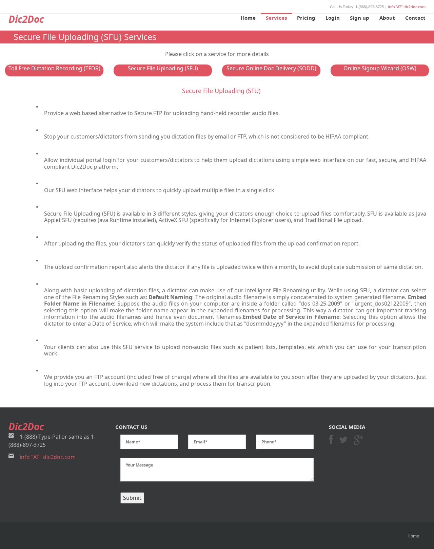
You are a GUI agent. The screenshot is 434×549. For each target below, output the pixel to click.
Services (276, 17)
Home (248, 17)
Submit (132, 497)
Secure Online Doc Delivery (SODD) (271, 68)
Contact (415, 17)
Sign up (359, 17)
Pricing (306, 17)
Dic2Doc (26, 19)
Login (333, 17)
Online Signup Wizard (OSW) (379, 68)
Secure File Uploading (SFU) (163, 68)
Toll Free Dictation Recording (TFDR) (54, 68)
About (387, 17)
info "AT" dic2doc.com (407, 6)
